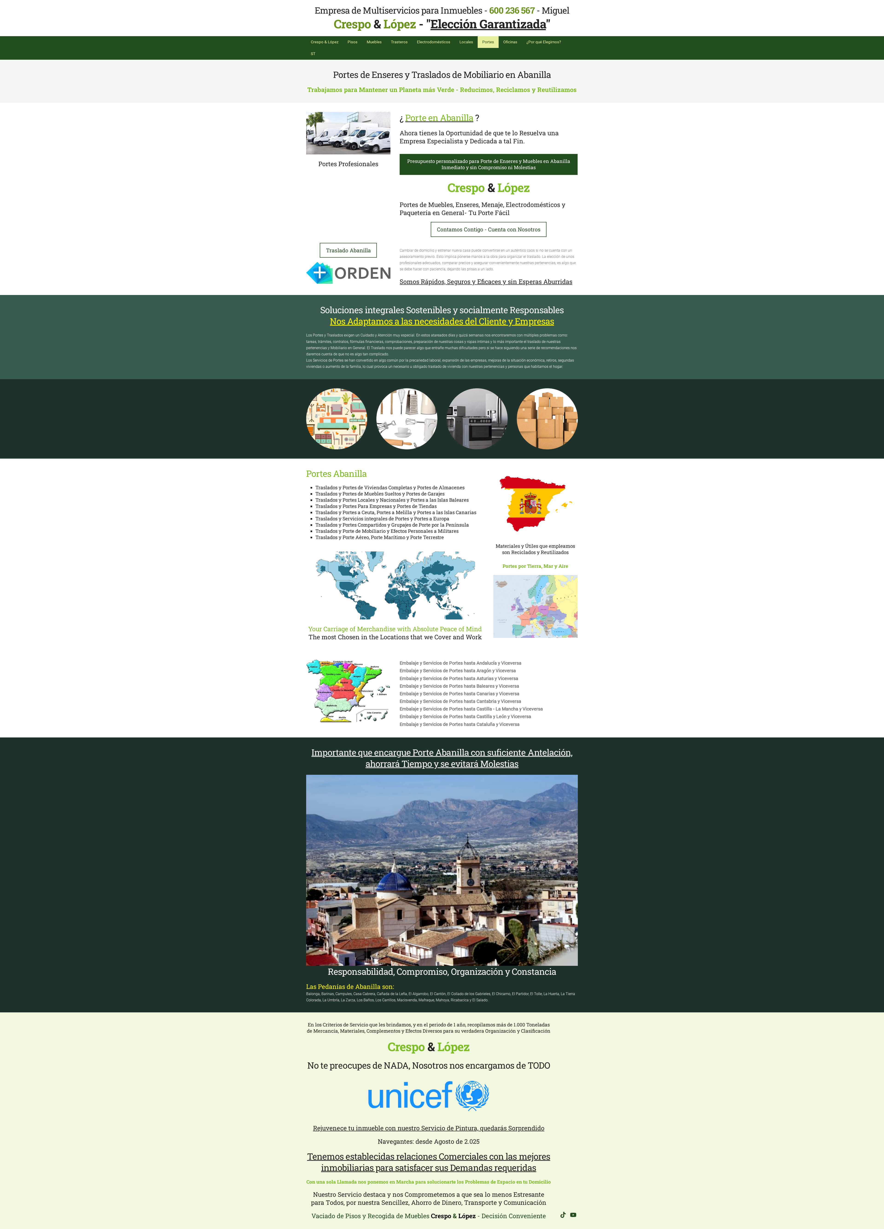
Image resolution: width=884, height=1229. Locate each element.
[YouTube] (573, 1215)
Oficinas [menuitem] (510, 42)
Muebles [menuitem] (374, 42)
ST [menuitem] (313, 53)
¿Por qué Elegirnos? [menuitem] (543, 42)
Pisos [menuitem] (353, 42)
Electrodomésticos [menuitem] (433, 42)
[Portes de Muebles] (348, 133)
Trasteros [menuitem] (399, 42)
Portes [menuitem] (488, 42)
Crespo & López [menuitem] (324, 42)
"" (488, 24)
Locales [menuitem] (466, 42)
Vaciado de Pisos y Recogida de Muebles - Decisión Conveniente (428, 1216)
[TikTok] (563, 1215)
